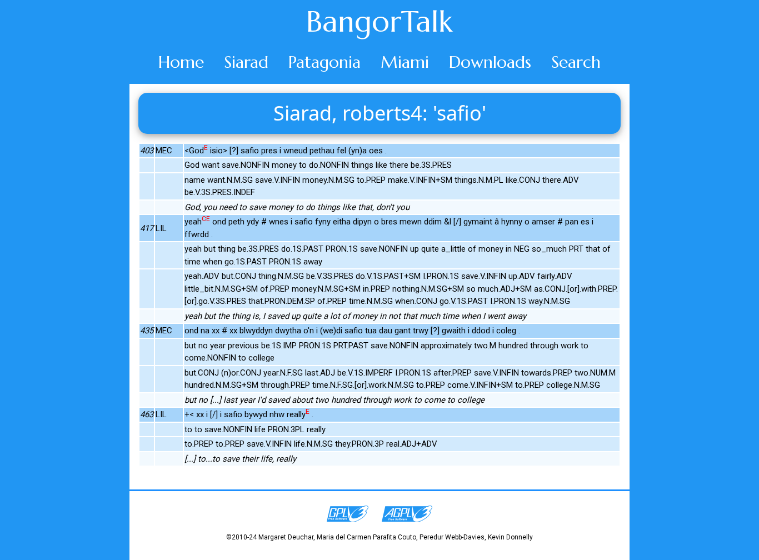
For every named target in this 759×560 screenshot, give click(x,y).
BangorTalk (379, 21)
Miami (405, 62)
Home (181, 62)
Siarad (246, 62)
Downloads (490, 62)
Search (576, 62)
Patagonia (324, 62)
